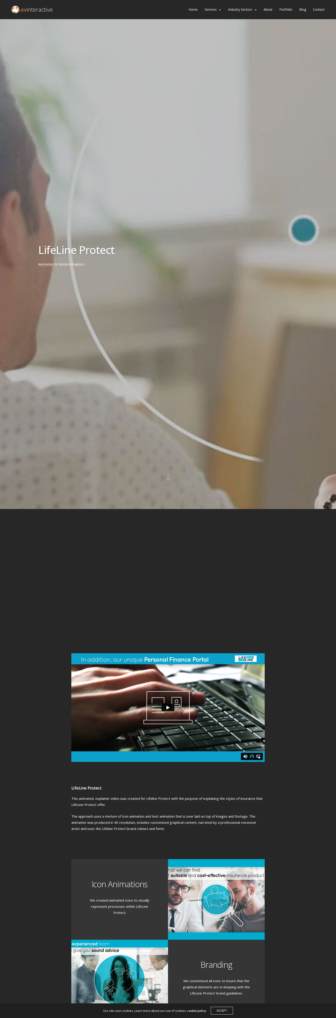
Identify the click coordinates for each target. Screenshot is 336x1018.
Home (193, 9)
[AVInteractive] (32, 10)
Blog (302, 9)
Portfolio (285, 9)
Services (211, 9)
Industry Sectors (240, 9)
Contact (319, 9)
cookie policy (196, 1011)
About (268, 9)
